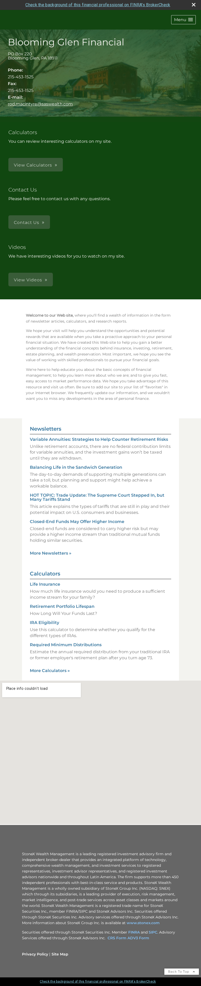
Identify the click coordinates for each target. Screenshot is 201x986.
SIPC (153, 932)
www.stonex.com (143, 922)
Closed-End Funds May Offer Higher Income (77, 521)
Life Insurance (45, 584)
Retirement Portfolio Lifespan (62, 606)
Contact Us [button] (26, 222)
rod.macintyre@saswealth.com (40, 104)
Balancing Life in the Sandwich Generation (76, 467)
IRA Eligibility (44, 622)
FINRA (134, 932)
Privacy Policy (35, 954)
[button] (183, 19)
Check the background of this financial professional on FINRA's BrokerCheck (97, 4)
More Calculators (50, 670)
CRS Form (117, 938)
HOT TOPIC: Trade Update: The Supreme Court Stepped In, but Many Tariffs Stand (97, 497)
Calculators (45, 574)
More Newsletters (50, 553)
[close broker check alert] (194, 5)
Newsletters (45, 429)
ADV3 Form (138, 938)
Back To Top (179, 971)
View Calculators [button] (33, 165)
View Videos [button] (28, 279)
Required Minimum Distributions (66, 644)
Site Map (60, 954)
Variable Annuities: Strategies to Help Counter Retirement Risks (99, 439)
